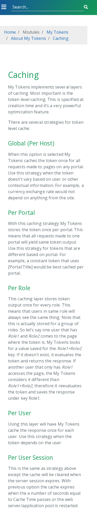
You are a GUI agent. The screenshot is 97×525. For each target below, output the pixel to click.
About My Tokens (28, 38)
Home (10, 32)
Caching (60, 38)
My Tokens (56, 32)
